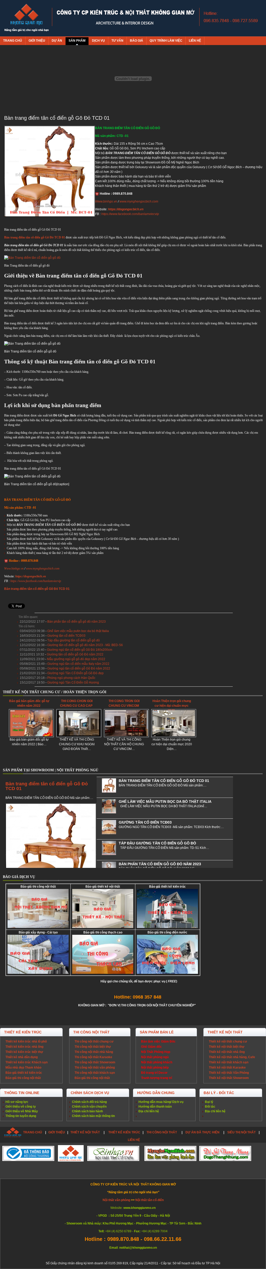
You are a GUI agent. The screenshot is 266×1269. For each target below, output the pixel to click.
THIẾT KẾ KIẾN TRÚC (124, 1132)
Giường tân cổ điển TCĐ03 (66, 635)
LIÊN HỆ (134, 1140)
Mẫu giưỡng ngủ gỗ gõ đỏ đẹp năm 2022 (76, 659)
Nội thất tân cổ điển (149, 1200)
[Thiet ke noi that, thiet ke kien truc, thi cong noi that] (26, 18)
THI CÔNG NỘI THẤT (162, 1132)
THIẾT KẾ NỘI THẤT (85, 1132)
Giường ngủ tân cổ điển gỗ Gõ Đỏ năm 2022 (78, 668)
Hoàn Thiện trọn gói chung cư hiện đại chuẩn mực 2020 (171, 705)
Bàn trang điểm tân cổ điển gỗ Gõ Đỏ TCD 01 (46, 786)
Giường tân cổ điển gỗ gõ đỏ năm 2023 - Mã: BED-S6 (85, 645)
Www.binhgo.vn (106, 201)
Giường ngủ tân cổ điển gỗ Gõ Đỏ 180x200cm (79, 650)
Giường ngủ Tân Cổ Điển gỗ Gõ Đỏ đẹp (75, 673)
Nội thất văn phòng (117, 1200)
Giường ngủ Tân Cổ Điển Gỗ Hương (73, 682)
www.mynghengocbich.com (138, 201)
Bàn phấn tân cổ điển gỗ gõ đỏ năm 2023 (76, 621)
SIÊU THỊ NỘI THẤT (241, 1132)
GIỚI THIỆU (56, 1132)
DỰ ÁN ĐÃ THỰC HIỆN (202, 1132)
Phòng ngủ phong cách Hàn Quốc (71, 678)
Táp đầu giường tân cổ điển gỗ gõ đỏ (73, 640)
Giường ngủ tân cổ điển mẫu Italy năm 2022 (78, 664)
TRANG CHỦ (32, 1132)
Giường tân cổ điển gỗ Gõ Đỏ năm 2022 (75, 654)
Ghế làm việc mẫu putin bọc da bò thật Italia (78, 631)
